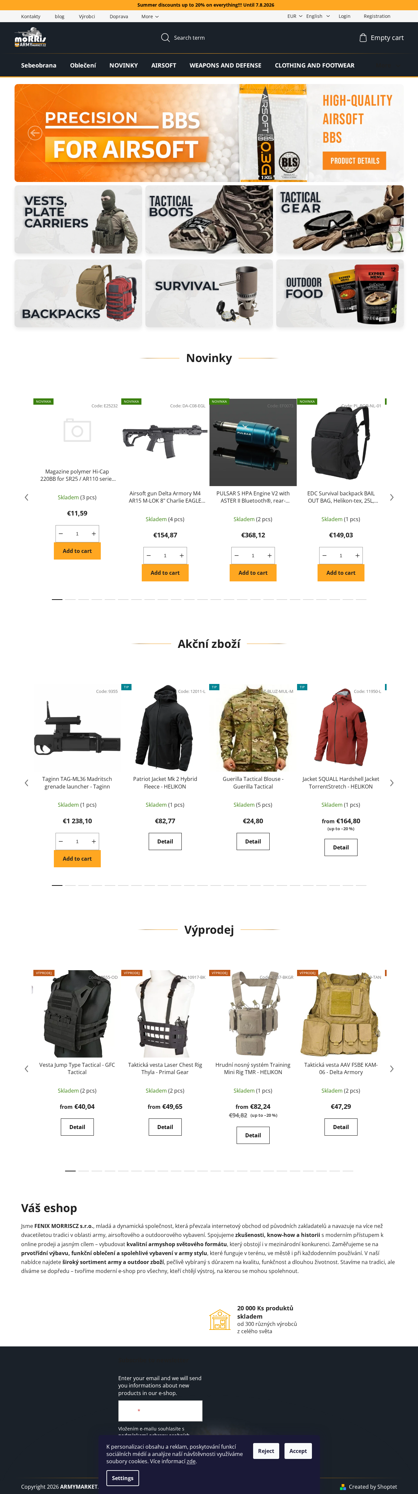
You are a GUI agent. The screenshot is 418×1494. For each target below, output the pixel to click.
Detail (165, 841)
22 (348, 599)
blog (59, 16)
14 (242, 599)
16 (268, 599)
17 (282, 599)
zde (191, 1461)
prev (26, 497)
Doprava (119, 16)
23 (361, 599)
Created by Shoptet (373, 1486)
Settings (122, 1478)
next (392, 497)
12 (215, 599)
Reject (266, 1451)
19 (308, 599)
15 (255, 599)
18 (295, 599)
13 (229, 599)
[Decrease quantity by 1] (61, 533)
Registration (377, 16)
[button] (35, 133)
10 (189, 599)
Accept (298, 1451)
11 (202, 599)
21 (334, 599)
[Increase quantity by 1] (94, 533)
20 (321, 599)
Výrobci (87, 16)
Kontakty (30, 16)
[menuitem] (39, 65)
